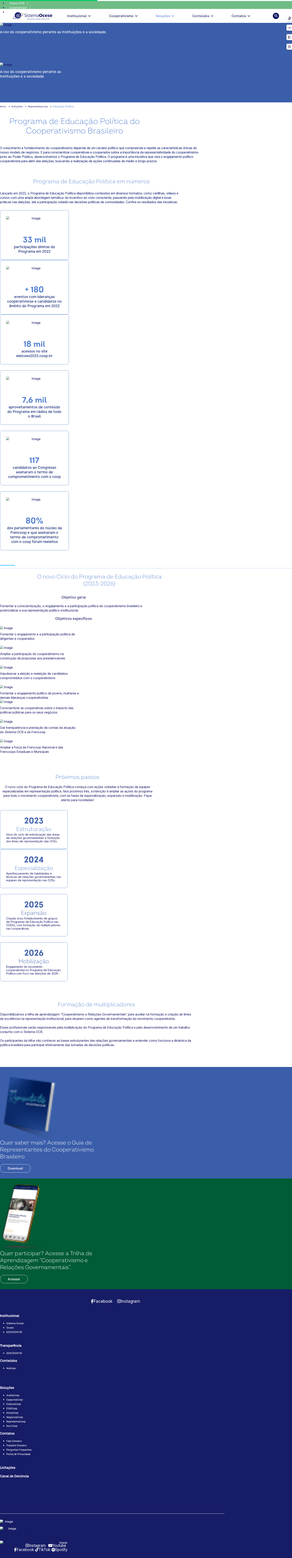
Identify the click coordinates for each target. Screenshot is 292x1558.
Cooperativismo (18, 7)
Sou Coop (11, 1426)
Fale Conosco (14, 1441)
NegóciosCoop (14, 1417)
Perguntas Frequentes (19, 1449)
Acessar (14, 1279)
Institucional (77, 16)
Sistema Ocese (15, 1323)
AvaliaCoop (12, 1395)
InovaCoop (12, 1412)
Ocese (10, 1327)
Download (15, 1168)
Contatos (239, 16)
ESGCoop (11, 1408)
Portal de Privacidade (18, 1454)
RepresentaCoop (15, 1421)
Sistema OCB (16, 3)
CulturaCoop (13, 1404)
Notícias (11, 1368)
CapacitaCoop (14, 1399)
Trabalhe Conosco (16, 1445)
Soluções (163, 16)
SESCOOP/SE (14, 1332)
